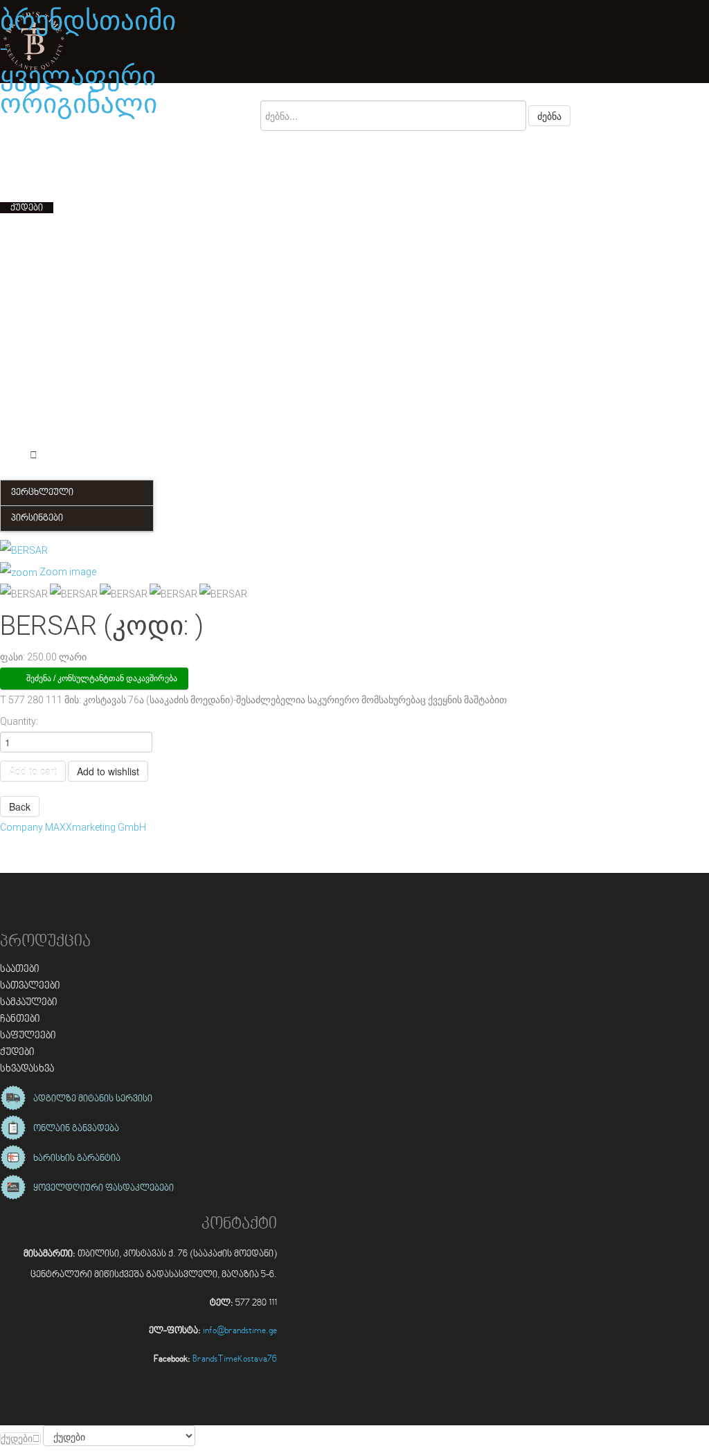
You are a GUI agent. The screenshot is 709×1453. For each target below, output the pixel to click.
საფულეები (28, 1036)
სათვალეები (30, 986)
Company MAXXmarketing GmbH (73, 827)
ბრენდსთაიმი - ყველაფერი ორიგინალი (88, 62)
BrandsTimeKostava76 (234, 1359)
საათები (19, 969)
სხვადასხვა (27, 1069)
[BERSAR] (24, 594)
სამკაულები (28, 1003)
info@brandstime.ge (240, 1331)
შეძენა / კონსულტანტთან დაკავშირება (101, 678)
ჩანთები (20, 1019)
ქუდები (17, 1052)
